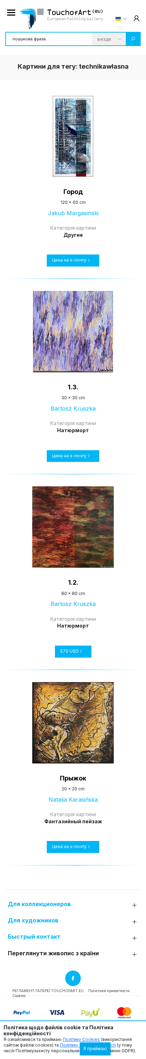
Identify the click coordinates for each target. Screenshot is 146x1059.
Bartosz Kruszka (73, 408)
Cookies (19, 996)
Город (73, 191)
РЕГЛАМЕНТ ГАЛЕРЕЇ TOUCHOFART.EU (48, 991)
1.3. (73, 387)
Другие (73, 235)
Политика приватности (109, 991)
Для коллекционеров (39, 904)
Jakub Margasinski (73, 213)
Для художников (33, 920)
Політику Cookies (81, 1039)
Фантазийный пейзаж (73, 821)
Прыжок (73, 778)
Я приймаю (95, 1048)
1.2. (73, 582)
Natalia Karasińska (73, 799)
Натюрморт (73, 430)
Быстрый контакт (34, 936)
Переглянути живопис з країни (53, 953)
